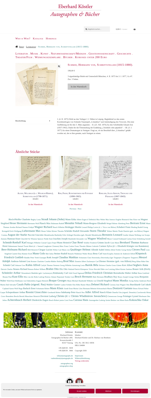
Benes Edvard (138, 288)
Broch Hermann (84, 276)
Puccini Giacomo (36, 235)
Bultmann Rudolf (58, 223)
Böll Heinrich (33, 250)
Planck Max (45, 223)
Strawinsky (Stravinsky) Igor (103, 258)
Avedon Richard (16, 227)
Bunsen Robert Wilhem (37, 269)
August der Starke (18, 234)
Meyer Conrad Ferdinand (116, 239)
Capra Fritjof (52, 243)
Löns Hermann (84, 288)
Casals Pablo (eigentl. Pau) (31, 284)
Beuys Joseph (123, 277)
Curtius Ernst (131, 239)
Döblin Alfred (110, 250)
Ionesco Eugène (116, 219)
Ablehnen (108, 391)
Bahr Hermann (98, 277)
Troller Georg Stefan (124, 250)
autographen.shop (66, 366)
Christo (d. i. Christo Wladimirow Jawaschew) (81, 296)
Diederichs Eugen (40, 300)
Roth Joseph (53, 257)
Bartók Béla (92, 265)
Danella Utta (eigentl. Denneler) (124, 292)
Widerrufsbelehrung (82, 358)
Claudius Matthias (69, 257)
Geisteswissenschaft (102, 53)
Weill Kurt (11, 281)
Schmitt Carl (9, 265)
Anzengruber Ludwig (97, 300)
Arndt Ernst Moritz (71, 288)
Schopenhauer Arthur (16, 292)
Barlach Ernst (29, 288)
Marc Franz (64, 246)
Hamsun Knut (14, 238)
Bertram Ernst (138, 223)
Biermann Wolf (34, 223)
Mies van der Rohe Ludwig (34, 277)
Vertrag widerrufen (82, 361)
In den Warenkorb (78, 86)
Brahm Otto (52, 268)
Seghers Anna (140, 265)
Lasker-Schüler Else (68, 285)
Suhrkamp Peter (68, 292)
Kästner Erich (27, 254)
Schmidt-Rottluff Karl (15, 242)
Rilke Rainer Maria (83, 285)
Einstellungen (135, 391)
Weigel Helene (112, 223)
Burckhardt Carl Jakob (140, 284)
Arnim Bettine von (112, 300)
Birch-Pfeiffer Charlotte (20, 219)
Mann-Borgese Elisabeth (94, 223)
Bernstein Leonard (112, 234)
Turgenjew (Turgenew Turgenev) (126, 258)
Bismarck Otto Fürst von (131, 219)
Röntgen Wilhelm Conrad (37, 243)
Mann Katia (124, 300)
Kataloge (38, 38)
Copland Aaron (8, 288)
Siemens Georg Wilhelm (62, 265)
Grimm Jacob (103, 242)
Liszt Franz (69, 300)
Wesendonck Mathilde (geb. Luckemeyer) (37, 273)
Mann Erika (71, 219)
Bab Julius (50, 254)
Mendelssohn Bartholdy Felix (55, 235)
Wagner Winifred (97, 238)
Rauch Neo (80, 292)
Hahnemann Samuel (16, 246)
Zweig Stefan (134, 281)
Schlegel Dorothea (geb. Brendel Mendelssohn (84, 235)
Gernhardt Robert (54, 292)
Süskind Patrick (74, 269)
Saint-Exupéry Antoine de (113, 254)
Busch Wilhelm (59, 227)
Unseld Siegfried (105, 280)
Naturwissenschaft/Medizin (68, 53)
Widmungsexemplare (48, 57)
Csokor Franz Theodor (77, 246)
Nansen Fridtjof (28, 227)
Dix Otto (63, 269)
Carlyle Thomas (47, 265)
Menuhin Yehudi (74, 223)
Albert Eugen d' (83, 219)
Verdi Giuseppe (41, 258)
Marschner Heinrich (32, 296)
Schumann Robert (43, 288)
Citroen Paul (139, 249)
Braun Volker (46, 231)
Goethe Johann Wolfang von (134, 235)
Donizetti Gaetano (123, 288)
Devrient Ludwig (48, 296)
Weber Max (105, 219)
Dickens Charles (105, 265)
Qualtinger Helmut (80, 249)
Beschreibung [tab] (20, 121)
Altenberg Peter (124, 223)
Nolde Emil (48, 239)
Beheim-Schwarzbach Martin (101, 288)
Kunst (44, 53)
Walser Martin (112, 231)
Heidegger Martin (73, 227)
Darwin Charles (7, 269)
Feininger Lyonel (131, 296)
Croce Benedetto (7, 296)
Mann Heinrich (64, 242)
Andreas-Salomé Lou (21, 261)
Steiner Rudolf (61, 253)
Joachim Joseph (60, 238)
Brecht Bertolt (19, 296)
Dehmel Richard (100, 284)
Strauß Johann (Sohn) (53, 219)
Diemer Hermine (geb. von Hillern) (115, 261)
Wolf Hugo (18, 288)
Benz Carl (98, 253)
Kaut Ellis (18, 276)
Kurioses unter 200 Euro (91, 57)
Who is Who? (22, 38)
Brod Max (69, 261)
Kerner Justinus (126, 269)
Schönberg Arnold (143, 239)
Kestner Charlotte (37, 261)
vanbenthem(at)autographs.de (62, 358)
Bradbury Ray (111, 276)
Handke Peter (29, 258)
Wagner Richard (44, 226)
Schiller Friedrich (90, 243)
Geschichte (124, 53)
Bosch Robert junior (57, 300)
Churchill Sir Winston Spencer (32, 239)
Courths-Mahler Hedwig (53, 261)
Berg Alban (136, 261)
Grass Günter (117, 265)
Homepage (51, 38)
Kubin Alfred (33, 265)
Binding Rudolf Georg (139, 227)
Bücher (68, 57)
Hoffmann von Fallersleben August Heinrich (31, 281)
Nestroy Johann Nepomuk (55, 277)
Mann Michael (73, 281)
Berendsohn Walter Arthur (125, 273)
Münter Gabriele (92, 246)
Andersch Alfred (129, 254)
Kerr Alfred (127, 265)
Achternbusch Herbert (19, 299)
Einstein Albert (81, 261)
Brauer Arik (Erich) (141, 269)
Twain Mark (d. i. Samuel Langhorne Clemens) (41, 246)
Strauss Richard (20, 269)
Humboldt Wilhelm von (88, 281)
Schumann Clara (85, 258)
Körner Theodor (58, 231)
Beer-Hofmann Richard (14, 249)
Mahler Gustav (53, 284)
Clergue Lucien (45, 249)
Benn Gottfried (143, 273)
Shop (21, 46)
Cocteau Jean (115, 285)
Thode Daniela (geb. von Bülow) (130, 231)
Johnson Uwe (20, 265)
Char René (77, 242)
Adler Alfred (92, 292)
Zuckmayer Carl (93, 261)
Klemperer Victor (87, 269)
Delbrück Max (94, 219)
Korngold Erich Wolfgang (12, 231)
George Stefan (134, 277)
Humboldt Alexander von (78, 239)
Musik (34, 53)
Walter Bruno (87, 254)
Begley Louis (36, 219)
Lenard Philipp (87, 227)
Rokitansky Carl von (63, 273)
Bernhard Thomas (130, 242)
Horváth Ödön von (101, 269)
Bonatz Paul (7, 277)
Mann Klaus (57, 288)
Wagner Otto (125, 285)
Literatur (31, 46)
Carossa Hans (81, 299)
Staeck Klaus (106, 292)
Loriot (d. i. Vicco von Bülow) (105, 227)
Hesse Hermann (19, 223)
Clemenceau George (115, 296)
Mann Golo (39, 253)
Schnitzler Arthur (11, 272)
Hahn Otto (145, 261)
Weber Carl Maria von (61, 250)
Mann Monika (121, 280)
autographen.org (67, 363)
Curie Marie (115, 243)
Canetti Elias (17, 254)
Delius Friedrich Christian (99, 272)
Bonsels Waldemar (75, 254)
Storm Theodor (98, 230)
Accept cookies (82, 391)
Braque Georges (58, 280)
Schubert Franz (124, 227)
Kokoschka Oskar (139, 299)
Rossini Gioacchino (37, 292)
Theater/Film (23, 57)
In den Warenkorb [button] (35, 204)
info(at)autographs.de (65, 356)
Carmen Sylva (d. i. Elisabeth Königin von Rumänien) (124, 246)
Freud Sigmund (79, 273)
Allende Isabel (98, 249)
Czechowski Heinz (144, 292)
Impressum (79, 356)
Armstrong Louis (78, 265)
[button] (59, 66)
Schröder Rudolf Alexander (77, 231)
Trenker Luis (70, 277)
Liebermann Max (31, 230)
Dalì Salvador (11, 285)
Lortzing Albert (114, 269)
